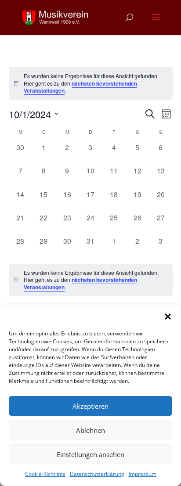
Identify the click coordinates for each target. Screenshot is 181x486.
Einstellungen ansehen (90, 454)
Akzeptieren (90, 406)
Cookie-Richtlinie (45, 474)
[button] (167, 316)
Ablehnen (90, 430)
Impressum (142, 474)
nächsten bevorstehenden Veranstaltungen (80, 87)
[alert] (91, 280)
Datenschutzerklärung (97, 474)
